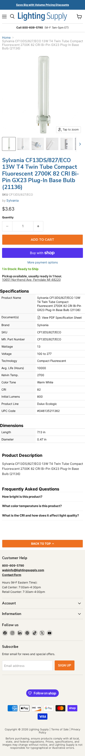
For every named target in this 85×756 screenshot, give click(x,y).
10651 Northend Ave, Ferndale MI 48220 (31, 280)
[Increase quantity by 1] (38, 226)
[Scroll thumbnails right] (79, 144)
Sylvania (12, 200)
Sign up (64, 665)
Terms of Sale (60, 729)
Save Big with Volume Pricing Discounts (42, 4)
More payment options (42, 262)
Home (6, 37)
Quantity (8, 217)
